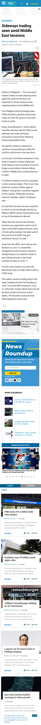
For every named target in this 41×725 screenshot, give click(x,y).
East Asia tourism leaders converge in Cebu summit (17, 696)
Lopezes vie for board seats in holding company (19, 650)
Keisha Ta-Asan (10, 518)
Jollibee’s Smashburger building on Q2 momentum (20, 604)
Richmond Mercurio (9, 41)
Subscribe (34, 4)
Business (7, 20)
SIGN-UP (12, 373)
